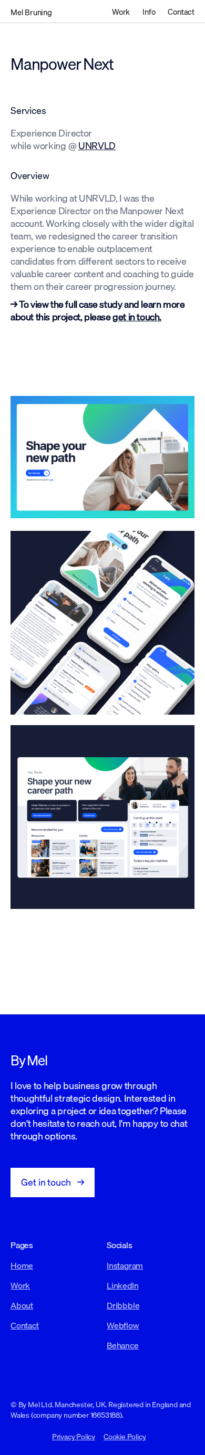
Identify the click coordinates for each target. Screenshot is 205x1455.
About (22, 1305)
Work (121, 11)
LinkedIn (122, 1285)
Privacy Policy (73, 1436)
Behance (123, 1345)
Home (22, 1265)
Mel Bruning (31, 12)
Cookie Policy (125, 1436)
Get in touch (52, 1182)
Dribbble (123, 1305)
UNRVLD (97, 145)
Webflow (123, 1325)
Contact (181, 11)
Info (148, 11)
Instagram (125, 1265)
